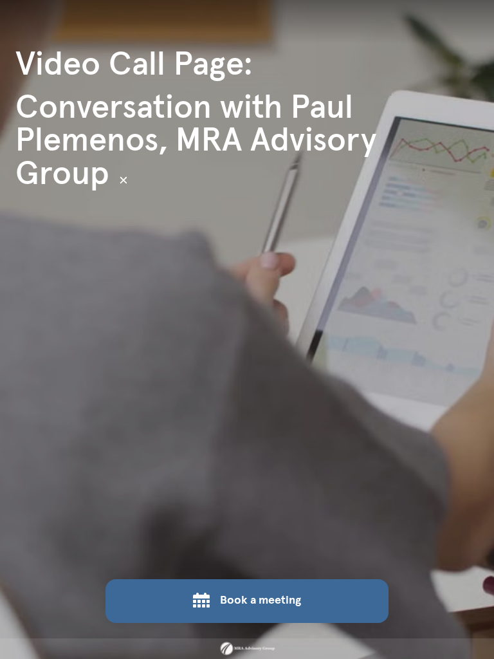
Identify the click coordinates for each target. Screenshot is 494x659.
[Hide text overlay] (123, 180)
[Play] (247, 329)
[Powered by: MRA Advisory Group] (247, 648)
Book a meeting (260, 600)
